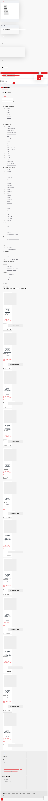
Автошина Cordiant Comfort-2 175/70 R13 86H (7, 388)
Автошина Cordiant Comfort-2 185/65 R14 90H (7, 537)
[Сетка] (4, 287)
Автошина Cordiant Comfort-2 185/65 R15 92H (7, 576)
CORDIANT (4, 82)
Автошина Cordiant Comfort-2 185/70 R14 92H (7, 614)
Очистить (8, 92)
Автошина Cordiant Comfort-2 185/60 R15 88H (7, 498)
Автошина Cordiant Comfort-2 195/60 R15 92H (7, 692)
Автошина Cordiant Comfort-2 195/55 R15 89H (7, 653)
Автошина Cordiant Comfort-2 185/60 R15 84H (7, 466)
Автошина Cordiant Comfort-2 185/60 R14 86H (7, 427)
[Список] (7, 287)
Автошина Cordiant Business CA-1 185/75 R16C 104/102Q (7, 311)
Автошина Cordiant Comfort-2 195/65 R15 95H (7, 730)
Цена (5, 96)
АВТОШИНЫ (4, 81)
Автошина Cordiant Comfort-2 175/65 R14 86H (7, 350)
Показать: (22, 288)
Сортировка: (6, 288)
